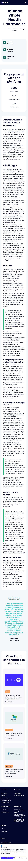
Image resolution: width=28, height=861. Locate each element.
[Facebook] (2, 843)
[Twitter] (5, 843)
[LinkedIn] (10, 843)
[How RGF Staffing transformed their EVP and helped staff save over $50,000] (14, 754)
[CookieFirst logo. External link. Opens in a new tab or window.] (1, 846)
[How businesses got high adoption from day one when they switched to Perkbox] (14, 680)
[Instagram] (7, 843)
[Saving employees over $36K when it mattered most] (14, 718)
